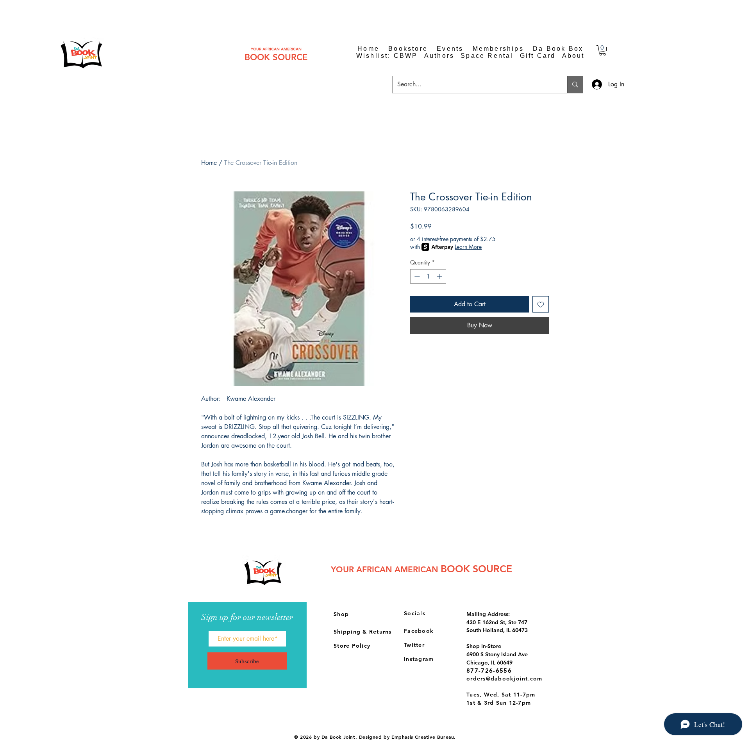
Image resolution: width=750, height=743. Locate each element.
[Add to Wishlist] (540, 304)
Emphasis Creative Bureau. (423, 737)
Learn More (468, 246)
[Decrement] (416, 276)
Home (209, 163)
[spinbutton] (428, 276)
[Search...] (574, 84)
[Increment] (440, 276)
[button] (602, 50)
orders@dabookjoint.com (504, 678)
